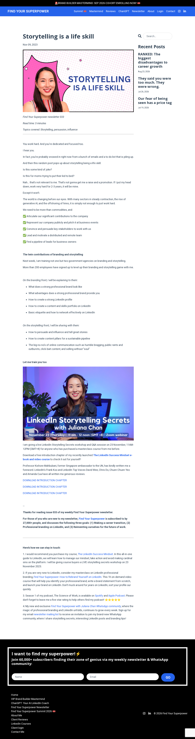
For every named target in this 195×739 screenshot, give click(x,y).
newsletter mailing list (46, 614)
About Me (16, 715)
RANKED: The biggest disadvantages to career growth (152, 60)
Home (14, 694)
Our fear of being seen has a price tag (155, 100)
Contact (170, 11)
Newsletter (138, 11)
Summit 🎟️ (80, 11)
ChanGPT (123, 11)
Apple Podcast (116, 595)
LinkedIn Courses (21, 723)
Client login (17, 727)
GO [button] (168, 677)
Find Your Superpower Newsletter (30, 707)
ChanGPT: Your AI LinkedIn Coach (30, 703)
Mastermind (96, 11)
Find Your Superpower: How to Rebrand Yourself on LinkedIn (67, 576)
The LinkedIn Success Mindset (95, 554)
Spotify (99, 595)
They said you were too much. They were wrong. (154, 82)
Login (160, 11)
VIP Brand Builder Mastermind (28, 698)
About (151, 11)
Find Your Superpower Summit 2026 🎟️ (33, 711)
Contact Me (17, 731)
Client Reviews (19, 719)
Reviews (111, 11)
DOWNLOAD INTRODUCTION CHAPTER (45, 480)
